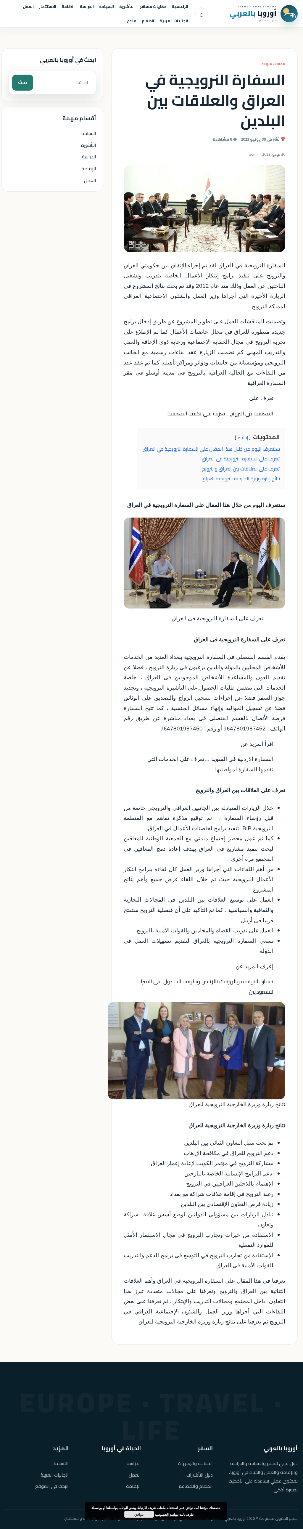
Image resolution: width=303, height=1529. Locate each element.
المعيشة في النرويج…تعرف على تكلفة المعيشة (220, 413)
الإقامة (88, 168)
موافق (139, 1514)
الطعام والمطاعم (196, 1486)
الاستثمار (47, 6)
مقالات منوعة (273, 63)
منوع (131, 20)
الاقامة (68, 6)
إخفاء (243, 437)
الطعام (148, 20)
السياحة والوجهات (195, 1463)
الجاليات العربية (173, 20)
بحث (22, 82)
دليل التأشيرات (199, 1475)
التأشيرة (127, 6)
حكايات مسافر (153, 6)
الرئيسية (180, 6)
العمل (28, 6)
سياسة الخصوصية (166, 1514)
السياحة (106, 6)
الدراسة (87, 6)
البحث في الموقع (52, 1486)
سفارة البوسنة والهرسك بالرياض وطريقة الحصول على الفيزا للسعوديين (207, 986)
